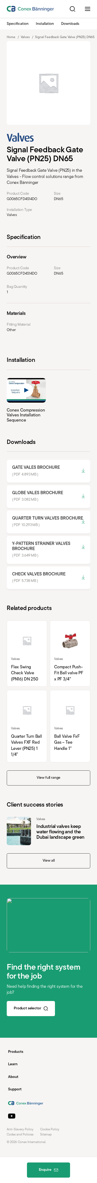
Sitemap (46, 1134)
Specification (18, 24)
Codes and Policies (20, 1134)
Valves (25, 37)
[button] (72, 9)
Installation (45, 24)
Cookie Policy (49, 1129)
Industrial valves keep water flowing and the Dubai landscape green (48, 831)
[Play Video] (26, 390)
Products (15, 1052)
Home (11, 37)
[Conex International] (30, 9)
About (13, 1077)
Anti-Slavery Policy (20, 1129)
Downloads (70, 24)
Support (15, 1089)
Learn (13, 1064)
